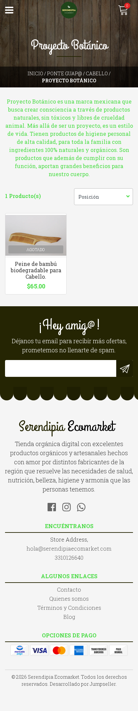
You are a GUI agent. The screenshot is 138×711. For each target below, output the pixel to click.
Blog (69, 616)
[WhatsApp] (83, 506)
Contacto (69, 589)
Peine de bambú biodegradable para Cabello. (36, 270)
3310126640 (69, 557)
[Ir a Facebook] (54, 506)
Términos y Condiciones (69, 607)
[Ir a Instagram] (69, 506)
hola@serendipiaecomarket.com (69, 548)
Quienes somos (69, 598)
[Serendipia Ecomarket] (69, 10)
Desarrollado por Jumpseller (83, 684)
